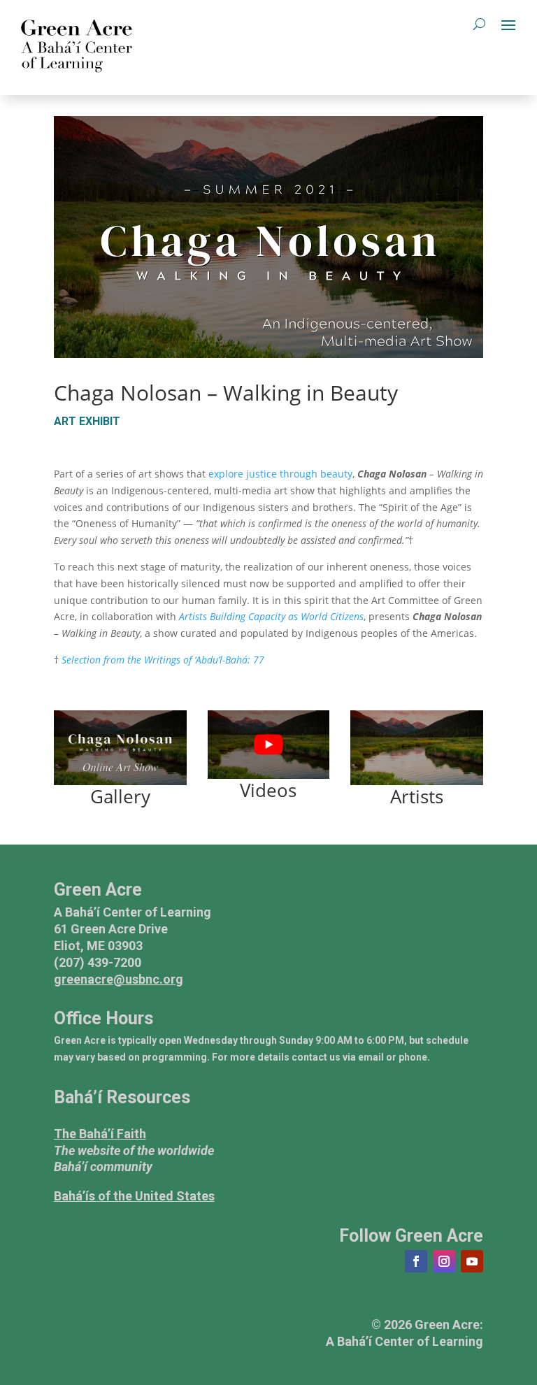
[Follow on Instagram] (444, 1261)
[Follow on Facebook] (416, 1261)
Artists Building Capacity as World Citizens (271, 616)
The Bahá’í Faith (100, 1133)
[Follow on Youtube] (472, 1261)
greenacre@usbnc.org (118, 979)
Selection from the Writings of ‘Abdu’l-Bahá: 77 (163, 659)
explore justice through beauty (280, 473)
